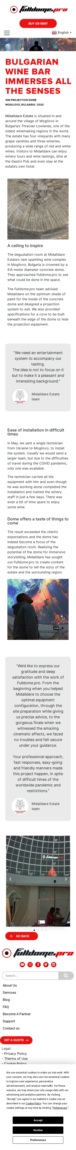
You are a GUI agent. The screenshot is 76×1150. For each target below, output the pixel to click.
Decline (38, 1130)
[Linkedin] (53, 964)
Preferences (38, 1140)
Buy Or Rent (38, 23)
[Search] (65, 975)
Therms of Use (16, 1058)
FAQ (6, 1007)
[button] (30, 930)
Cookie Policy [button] (33, 1103)
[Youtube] (22, 964)
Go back (22, 936)
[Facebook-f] (38, 964)
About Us (10, 985)
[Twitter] (46, 964)
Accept (38, 1120)
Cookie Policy (15, 1063)
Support (9, 1021)
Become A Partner (17, 1014)
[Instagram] (30, 964)
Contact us (11, 1028)
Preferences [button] (60, 1107)
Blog (6, 1000)
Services (9, 993)
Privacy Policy (15, 1053)
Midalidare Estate (19, 116)
